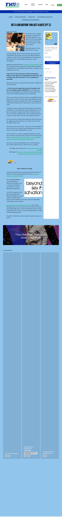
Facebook (14, 176)
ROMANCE (27, 455)
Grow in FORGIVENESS (50, 91)
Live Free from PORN (49, 88)
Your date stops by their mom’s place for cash (29, 152)
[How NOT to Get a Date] (12, 355)
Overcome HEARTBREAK (50, 90)
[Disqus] (31, 476)
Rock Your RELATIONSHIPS (51, 82)
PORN (45, 455)
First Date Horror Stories (20, 17)
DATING (10, 17)
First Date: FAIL (31, 17)
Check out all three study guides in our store (19, 205)
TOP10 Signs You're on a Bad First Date (30, 20)
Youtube (9, 176)
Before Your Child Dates (26, 11)
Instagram (35, 174)
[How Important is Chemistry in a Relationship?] (31, 355)
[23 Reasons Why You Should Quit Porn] (50, 355)
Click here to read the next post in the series (30, 154)
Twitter (21, 176)
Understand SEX (49, 85)
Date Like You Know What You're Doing (30, 453)
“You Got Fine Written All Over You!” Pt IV (31, 235)
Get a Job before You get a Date (44, 17)
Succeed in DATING (49, 83)
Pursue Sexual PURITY (50, 86)
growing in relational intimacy (31, 64)
